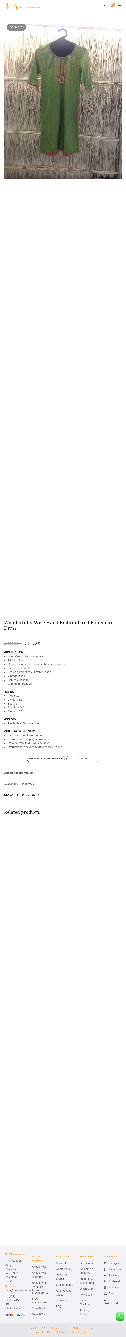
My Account (87, 1294)
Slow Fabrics (40, 1292)
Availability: (11, 784)
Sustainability (64, 1285)
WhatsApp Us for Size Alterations (46, 759)
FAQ (59, 1306)
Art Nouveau (40, 1267)
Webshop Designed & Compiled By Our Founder (63, 1332)
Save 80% (38, 1314)
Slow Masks (39, 1308)
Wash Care (87, 1289)
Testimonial (111, 1303)
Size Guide (82, 759)
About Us (61, 1263)
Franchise (62, 1300)
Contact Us (63, 1269)
